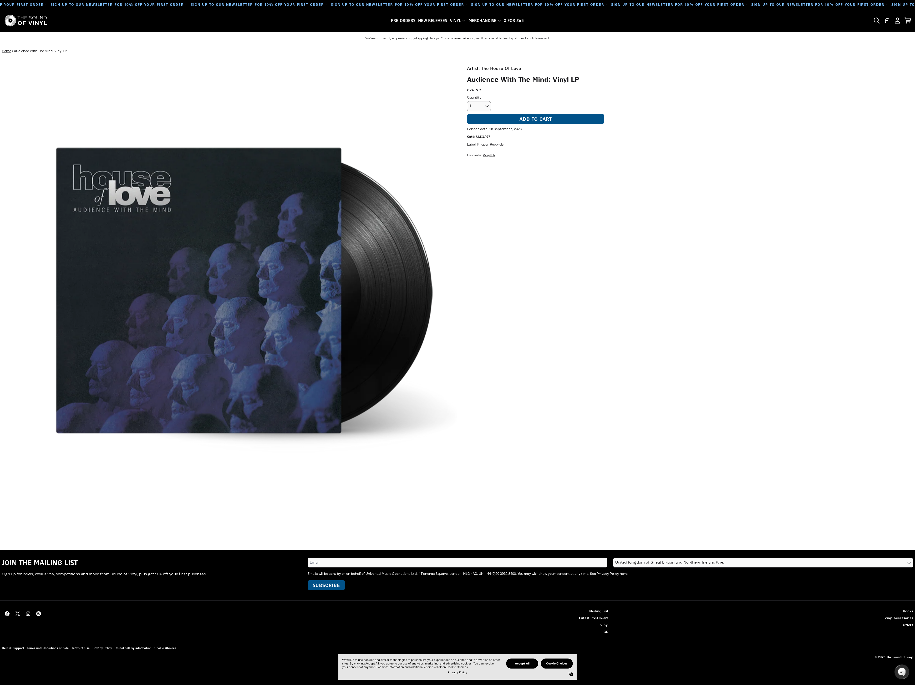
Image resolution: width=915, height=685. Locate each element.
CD (606, 632)
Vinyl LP (489, 155)
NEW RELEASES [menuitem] (432, 20)
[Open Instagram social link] (28, 613)
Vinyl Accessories (898, 618)
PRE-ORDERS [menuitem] (403, 20)
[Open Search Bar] (876, 20)
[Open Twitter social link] (17, 613)
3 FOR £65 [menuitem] (514, 20)
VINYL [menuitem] (455, 20)
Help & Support (13, 648)
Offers (908, 625)
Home (6, 51)
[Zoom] (230, 293)
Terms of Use (80, 648)
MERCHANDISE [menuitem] (482, 20)
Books (908, 611)
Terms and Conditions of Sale (48, 648)
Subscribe (326, 585)
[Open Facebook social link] (7, 613)
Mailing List (598, 611)
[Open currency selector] (887, 20)
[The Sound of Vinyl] (26, 20)
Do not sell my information (133, 648)
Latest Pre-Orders (593, 618)
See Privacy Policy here (609, 574)
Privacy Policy (102, 648)
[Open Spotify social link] (38, 613)
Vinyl (604, 625)
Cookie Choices (165, 648)
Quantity (474, 97)
